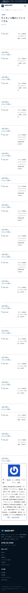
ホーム (2, 9)
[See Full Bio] (20, 517)
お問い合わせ (4, 580)
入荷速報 (7, 9)
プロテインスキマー (5, 564)
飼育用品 (3, 557)
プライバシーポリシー (6, 577)
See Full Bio (15, 517)
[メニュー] (25, 6)
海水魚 (2, 552)
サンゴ (2, 555)
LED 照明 (3, 562)
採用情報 (3, 575)
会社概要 (3, 572)
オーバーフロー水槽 (5, 559)
